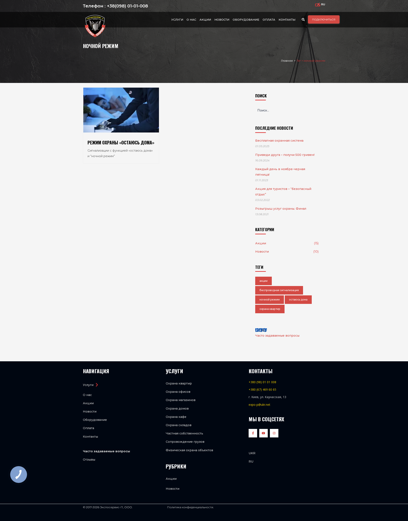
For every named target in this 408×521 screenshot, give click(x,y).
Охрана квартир (179, 383)
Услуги (177, 19)
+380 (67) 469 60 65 (262, 389)
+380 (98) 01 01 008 (262, 382)
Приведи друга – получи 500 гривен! (284, 155)
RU (251, 461)
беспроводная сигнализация (279, 290)
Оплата (269, 19)
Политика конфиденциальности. (190, 507)
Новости (221, 19)
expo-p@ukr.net (259, 405)
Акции (205, 19)
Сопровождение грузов (185, 442)
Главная (287, 60)
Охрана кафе (176, 417)
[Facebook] (254, 434)
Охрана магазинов (181, 400)
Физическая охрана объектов (189, 450)
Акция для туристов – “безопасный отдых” (283, 191)
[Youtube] (264, 434)
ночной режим (269, 299)
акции (263, 280)
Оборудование (246, 19)
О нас (191, 19)
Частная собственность (184, 433)
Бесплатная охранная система (279, 140)
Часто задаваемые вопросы (277, 335)
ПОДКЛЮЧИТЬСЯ (323, 19)
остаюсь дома (298, 299)
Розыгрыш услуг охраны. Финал (280, 209)
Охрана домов (177, 408)
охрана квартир (269, 308)
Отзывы (89, 459)
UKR (252, 453)
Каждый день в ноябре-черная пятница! (280, 172)
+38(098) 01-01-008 (127, 6)
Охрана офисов (178, 392)
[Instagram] (275, 434)
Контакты (287, 19)
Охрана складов (178, 425)
